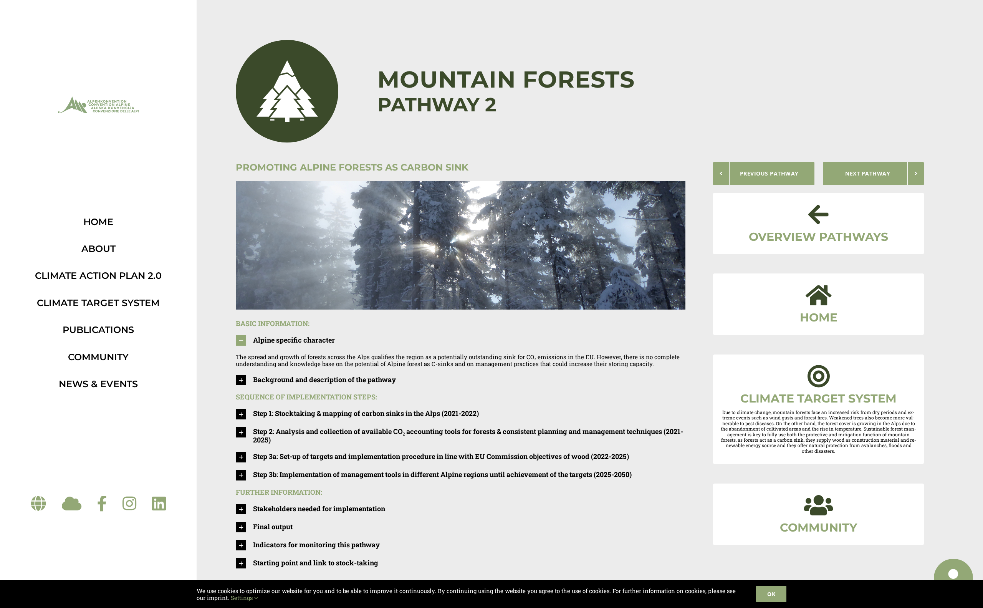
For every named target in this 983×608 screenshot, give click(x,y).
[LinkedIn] (159, 504)
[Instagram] (129, 504)
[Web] (38, 504)
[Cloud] (71, 504)
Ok (771, 594)
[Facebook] (102, 504)
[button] (460, 344)
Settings (242, 597)
